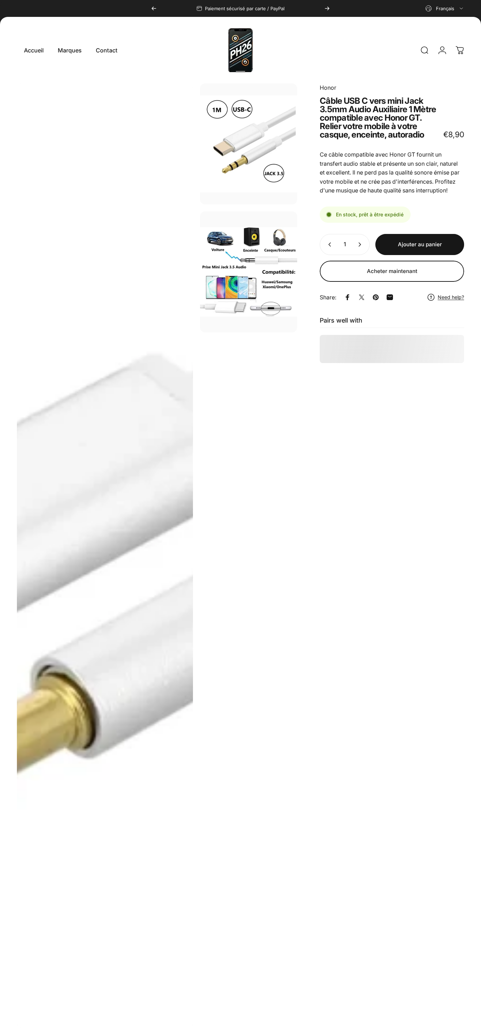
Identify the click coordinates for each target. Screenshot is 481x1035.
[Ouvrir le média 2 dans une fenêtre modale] (248, 143)
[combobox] (444, 8)
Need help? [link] (451, 297)
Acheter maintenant (392, 271)
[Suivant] (327, 8)
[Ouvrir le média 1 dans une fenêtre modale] (105, 555)
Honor (328, 87)
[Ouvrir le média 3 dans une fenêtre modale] (248, 271)
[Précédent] (154, 8)
